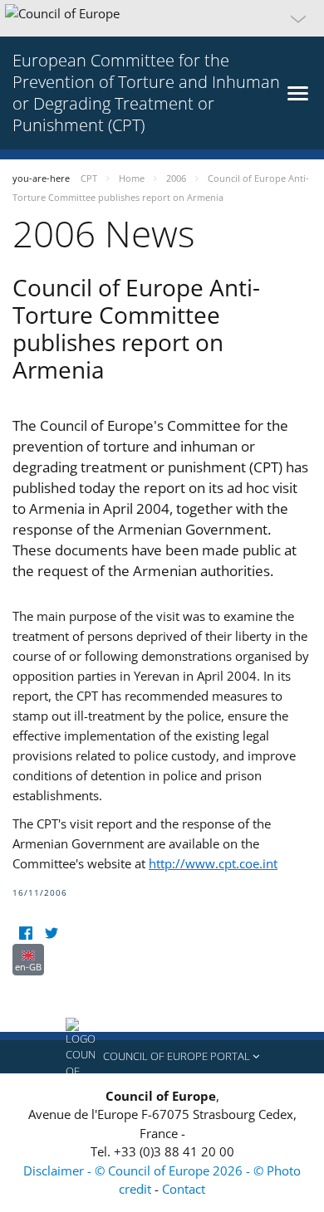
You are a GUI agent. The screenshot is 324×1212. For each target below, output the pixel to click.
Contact (183, 1188)
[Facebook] (25, 933)
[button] (162, 18)
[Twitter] (51, 933)
